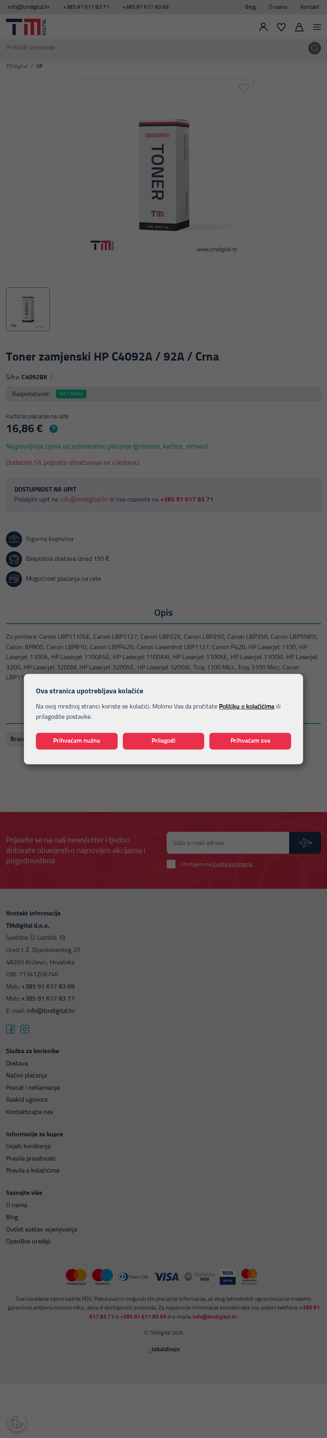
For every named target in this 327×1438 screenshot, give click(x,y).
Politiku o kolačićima (246, 707)
